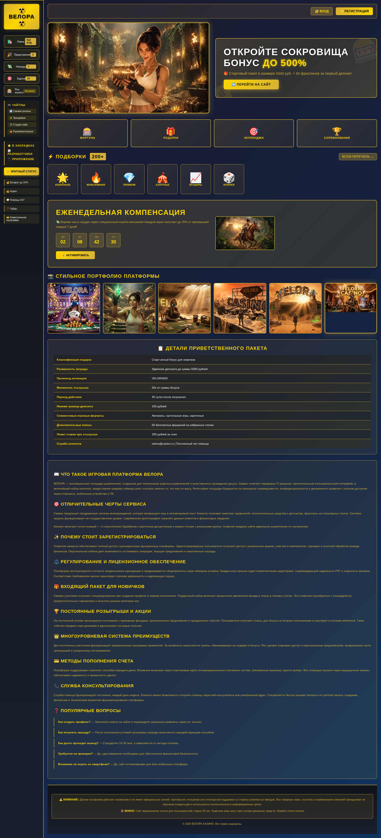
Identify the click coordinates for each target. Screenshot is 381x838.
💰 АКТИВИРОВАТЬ (75, 255)
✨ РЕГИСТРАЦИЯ (354, 11)
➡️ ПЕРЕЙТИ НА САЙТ (251, 84)
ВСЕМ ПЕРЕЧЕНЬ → (358, 156)
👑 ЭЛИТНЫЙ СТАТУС (21, 171)
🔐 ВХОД (322, 11)
